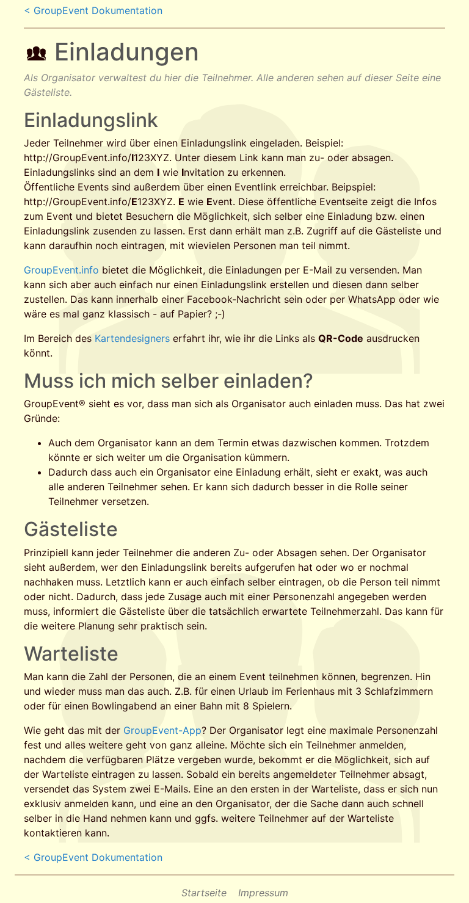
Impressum (263, 893)
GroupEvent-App (162, 730)
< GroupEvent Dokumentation (93, 10)
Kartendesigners (132, 338)
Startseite (204, 893)
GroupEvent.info (61, 270)
